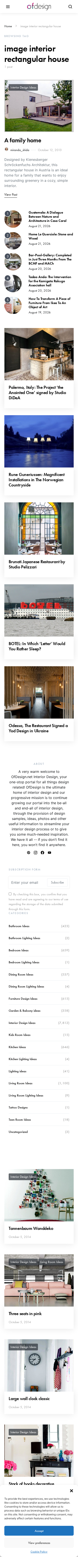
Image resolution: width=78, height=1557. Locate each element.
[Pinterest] (29, 852)
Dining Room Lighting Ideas (26, 986)
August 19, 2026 (40, 312)
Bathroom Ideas (19, 926)
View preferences (39, 1543)
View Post (10, 194)
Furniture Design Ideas (23, 998)
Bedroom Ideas (18, 950)
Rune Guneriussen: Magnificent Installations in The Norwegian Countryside (37, 480)
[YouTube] (49, 852)
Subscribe (57, 882)
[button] (71, 1490)
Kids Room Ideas (19, 1035)
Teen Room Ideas (20, 1119)
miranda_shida (19, 150)
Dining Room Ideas (21, 974)
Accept (39, 1531)
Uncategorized (18, 1132)
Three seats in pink (25, 1313)
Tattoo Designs (18, 1107)
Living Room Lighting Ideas (26, 1095)
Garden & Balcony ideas (24, 1010)
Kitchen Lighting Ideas (23, 1059)
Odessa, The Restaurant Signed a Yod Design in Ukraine (38, 728)
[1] (13, 218)
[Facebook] (42, 852)
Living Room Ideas (20, 1083)
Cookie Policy (39, 1551)
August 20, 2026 (40, 269)
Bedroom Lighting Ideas (24, 962)
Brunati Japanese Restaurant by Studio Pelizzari (37, 564)
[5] (13, 305)
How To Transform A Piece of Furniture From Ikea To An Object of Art (49, 302)
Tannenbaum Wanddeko (31, 1228)
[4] (13, 283)
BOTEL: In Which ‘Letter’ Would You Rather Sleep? (37, 646)
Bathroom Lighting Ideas (24, 938)
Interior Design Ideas (23, 87)
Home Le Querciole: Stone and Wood (51, 236)
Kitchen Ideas (17, 1047)
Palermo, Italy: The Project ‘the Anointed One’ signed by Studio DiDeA (37, 392)
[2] (13, 240)
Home (8, 26)
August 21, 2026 (39, 226)
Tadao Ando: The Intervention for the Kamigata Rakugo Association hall (50, 281)
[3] (13, 261)
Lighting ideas (17, 1071)
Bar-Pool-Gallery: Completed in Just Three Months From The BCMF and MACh (50, 259)
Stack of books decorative (31, 1484)
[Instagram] (35, 852)
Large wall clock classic (29, 1398)
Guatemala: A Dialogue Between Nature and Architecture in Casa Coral (48, 216)
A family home (22, 140)
